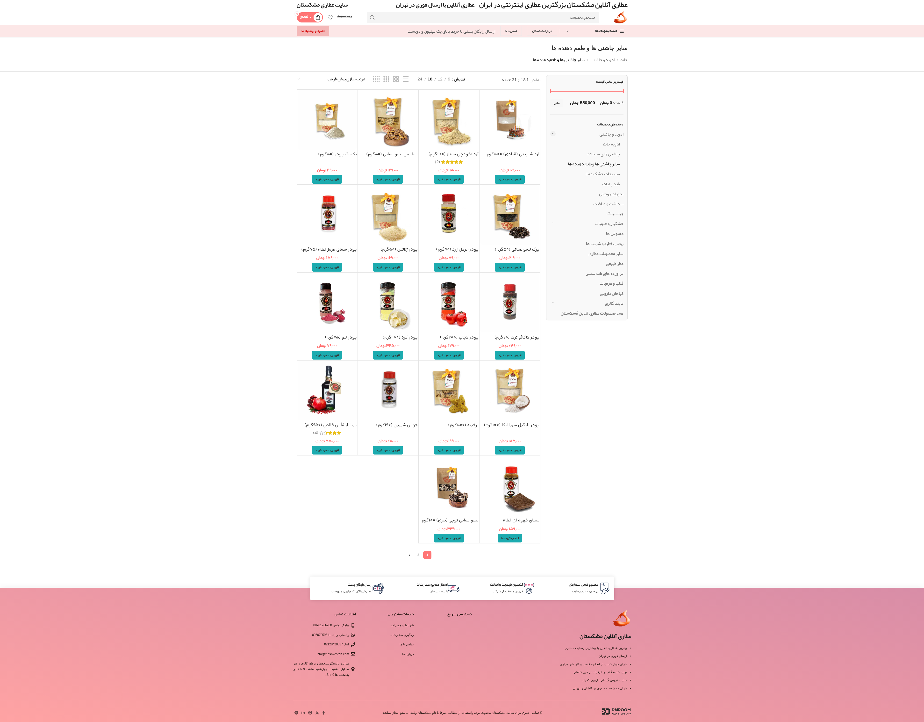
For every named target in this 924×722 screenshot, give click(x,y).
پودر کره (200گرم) (400, 337)
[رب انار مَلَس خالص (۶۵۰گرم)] (327, 390)
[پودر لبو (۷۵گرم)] (327, 302)
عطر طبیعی (614, 263)
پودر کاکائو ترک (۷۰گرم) (516, 337)
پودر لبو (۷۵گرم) (341, 337)
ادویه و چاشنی (602, 60)
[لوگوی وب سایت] (620, 18)
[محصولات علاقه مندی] (330, 17)
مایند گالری (614, 303)
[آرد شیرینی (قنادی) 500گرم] (509, 120)
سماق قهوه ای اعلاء (521, 520)
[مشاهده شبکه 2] (396, 79)
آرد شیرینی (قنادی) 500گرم (513, 154)
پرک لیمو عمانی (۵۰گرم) (517, 249)
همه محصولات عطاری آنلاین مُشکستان (592, 313)
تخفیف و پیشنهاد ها (312, 31)
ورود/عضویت (344, 16)
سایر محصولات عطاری (605, 253)
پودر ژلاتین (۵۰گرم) (399, 249)
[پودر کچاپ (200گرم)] (449, 302)
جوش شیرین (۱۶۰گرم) (397, 425)
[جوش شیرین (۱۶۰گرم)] (388, 390)
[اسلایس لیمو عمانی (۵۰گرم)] (388, 120)
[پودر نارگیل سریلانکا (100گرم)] (509, 390)
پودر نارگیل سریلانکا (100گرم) (511, 425)
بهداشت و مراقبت (608, 203)
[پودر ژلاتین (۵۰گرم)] (388, 215)
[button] (510, 179)
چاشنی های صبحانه (603, 154)
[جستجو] (372, 17)
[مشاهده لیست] (405, 79)
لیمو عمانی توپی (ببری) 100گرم (450, 520)
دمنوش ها (614, 233)
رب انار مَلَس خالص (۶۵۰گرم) (330, 425)
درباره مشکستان (542, 31)
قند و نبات (611, 184)
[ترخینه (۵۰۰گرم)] (449, 390)
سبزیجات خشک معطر (602, 173)
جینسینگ (615, 213)
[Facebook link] (324, 712)
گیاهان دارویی (611, 293)
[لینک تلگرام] (296, 712)
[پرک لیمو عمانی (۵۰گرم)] (509, 215)
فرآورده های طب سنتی (604, 273)
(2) (437, 162)
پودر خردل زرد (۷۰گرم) (457, 249)
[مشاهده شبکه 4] (376, 79)
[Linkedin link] (303, 712)
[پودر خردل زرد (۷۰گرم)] (449, 215)
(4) (315, 433)
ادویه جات (611, 144)
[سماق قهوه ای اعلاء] (509, 485)
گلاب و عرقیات (611, 283)
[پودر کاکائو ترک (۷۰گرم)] (509, 302)
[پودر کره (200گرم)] (388, 302)
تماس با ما (511, 31)
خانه (624, 60)
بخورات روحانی (611, 193)
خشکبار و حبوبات (609, 223)
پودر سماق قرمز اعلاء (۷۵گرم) (329, 249)
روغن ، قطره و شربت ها (604, 243)
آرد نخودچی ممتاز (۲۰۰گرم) (454, 154)
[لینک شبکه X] (317, 712)
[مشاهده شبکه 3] (386, 79)
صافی (557, 103)
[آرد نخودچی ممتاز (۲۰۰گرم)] (449, 120)
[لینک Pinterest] (310, 712)
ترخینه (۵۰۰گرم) (463, 425)
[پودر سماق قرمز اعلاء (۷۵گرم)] (327, 215)
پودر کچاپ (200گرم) (459, 337)
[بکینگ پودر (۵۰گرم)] (327, 120)
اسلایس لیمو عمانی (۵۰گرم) (392, 154)
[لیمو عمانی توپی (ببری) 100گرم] (449, 485)
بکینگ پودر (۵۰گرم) (337, 154)
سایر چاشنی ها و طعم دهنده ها (594, 163)
